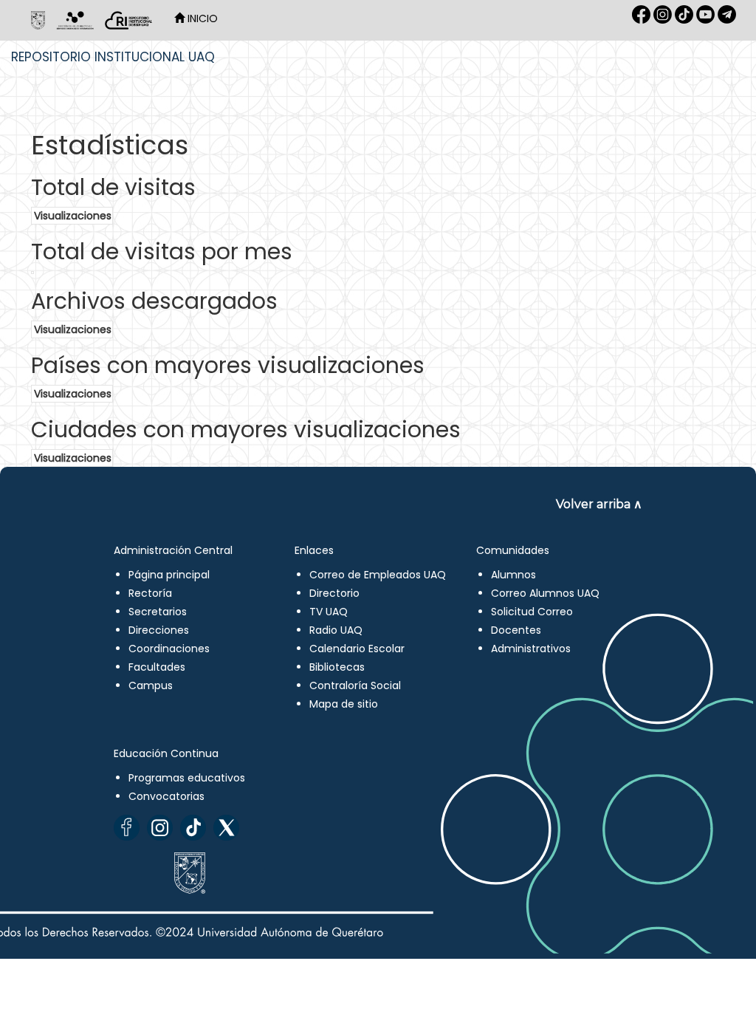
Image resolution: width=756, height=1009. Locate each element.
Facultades (156, 667)
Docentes (516, 630)
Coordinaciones (169, 648)
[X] (226, 828)
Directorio (334, 593)
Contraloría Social (355, 685)
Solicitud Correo (532, 611)
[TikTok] (193, 828)
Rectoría (150, 593)
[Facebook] (127, 828)
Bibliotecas (337, 667)
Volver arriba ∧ (599, 504)
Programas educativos (186, 777)
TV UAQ (328, 611)
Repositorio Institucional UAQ (113, 57)
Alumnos (513, 574)
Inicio (201, 18)
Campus (150, 685)
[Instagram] (160, 828)
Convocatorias (166, 796)
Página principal (169, 574)
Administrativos (531, 648)
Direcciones (158, 630)
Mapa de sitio (343, 704)
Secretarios (157, 611)
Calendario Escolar (357, 648)
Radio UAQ (335, 630)
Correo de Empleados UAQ (377, 574)
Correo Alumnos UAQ (545, 593)
